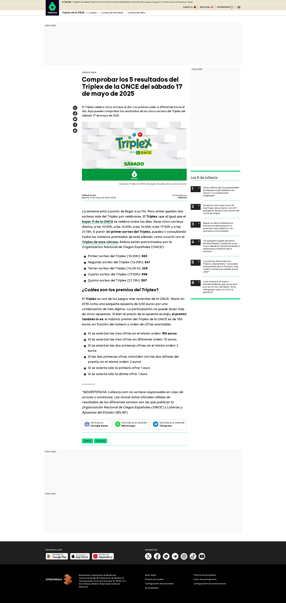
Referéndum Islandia (129, 2)
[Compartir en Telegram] (75, 126)
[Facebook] (157, 559)
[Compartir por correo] (75, 132)
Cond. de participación (205, 579)
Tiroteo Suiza (168, 2)
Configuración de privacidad (159, 583)
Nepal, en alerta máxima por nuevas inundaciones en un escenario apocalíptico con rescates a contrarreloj (218, 227)
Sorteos (100, 440)
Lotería (93, 12)
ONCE (87, 440)
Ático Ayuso (146, 2)
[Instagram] (184, 559)
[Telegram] (175, 559)
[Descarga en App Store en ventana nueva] (80, 558)
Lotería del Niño (136, 12)
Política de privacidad (205, 575)
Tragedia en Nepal (80, 2)
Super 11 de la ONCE (97, 221)
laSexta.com (89, 195)
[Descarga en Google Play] (57, 558)
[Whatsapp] (166, 559)
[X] (75, 109)
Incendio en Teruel (184, 2)
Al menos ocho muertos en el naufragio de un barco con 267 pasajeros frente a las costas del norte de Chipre (221, 209)
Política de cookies (154, 579)
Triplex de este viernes (100, 242)
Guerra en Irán (97, 2)
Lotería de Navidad (112, 12)
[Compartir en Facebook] (75, 114)
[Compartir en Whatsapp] (75, 120)
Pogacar (157, 2)
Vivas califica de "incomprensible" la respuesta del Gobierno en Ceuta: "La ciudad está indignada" (221, 191)
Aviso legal (150, 575)
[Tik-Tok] (193, 559)
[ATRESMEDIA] (60, 581)
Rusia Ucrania (111, 2)
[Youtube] (201, 559)
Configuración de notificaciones (210, 583)
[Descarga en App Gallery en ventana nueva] (103, 558)
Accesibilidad (151, 588)
